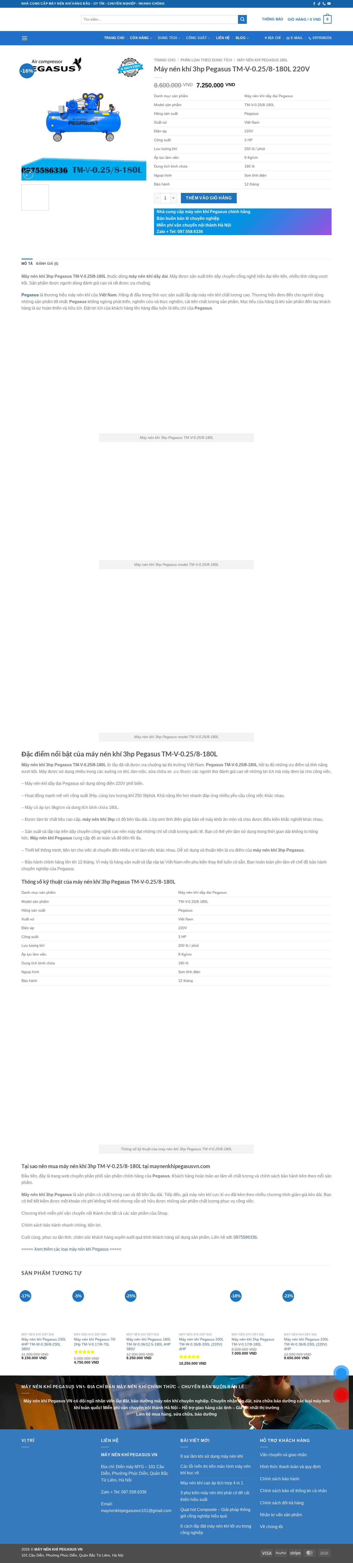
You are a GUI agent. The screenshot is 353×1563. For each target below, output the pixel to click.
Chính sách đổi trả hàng (282, 1503)
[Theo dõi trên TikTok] (319, 4)
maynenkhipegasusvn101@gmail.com (136, 1510)
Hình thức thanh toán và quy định (290, 1466)
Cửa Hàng (139, 38)
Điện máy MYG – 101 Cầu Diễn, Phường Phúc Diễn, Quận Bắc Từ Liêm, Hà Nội (134, 1473)
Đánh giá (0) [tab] (47, 264)
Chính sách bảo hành (279, 1479)
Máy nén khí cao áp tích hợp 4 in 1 (211, 1483)
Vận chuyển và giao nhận (283, 1455)
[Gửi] (242, 19)
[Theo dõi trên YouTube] (329, 4)
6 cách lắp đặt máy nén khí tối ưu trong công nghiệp (215, 1529)
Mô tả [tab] (27, 264)
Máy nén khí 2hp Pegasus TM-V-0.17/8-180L (253, 1341)
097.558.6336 (134, 1492)
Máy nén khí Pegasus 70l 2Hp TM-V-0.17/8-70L (94, 1341)
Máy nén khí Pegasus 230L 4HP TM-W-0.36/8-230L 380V (43, 1344)
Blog (240, 38)
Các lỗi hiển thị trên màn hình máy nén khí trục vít (215, 1469)
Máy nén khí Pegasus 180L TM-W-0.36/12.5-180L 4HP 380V (148, 1344)
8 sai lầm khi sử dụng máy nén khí (211, 1456)
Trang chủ (114, 38)
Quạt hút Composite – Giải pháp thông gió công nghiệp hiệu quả (215, 1513)
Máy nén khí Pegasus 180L (262, 60)
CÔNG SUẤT (196, 38)
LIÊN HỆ (223, 38)
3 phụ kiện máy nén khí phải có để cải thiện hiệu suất (214, 1496)
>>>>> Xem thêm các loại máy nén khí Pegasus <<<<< (71, 1249)
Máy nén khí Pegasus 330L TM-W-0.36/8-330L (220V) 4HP (201, 1344)
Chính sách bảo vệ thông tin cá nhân (293, 1491)
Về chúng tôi (271, 1526)
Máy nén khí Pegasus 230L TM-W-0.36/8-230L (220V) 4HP (306, 1344)
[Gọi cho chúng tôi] (324, 4)
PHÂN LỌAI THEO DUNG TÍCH (206, 60)
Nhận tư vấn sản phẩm (281, 1515)
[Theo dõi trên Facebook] (314, 4)
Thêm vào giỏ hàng (209, 198)
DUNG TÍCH (167, 38)
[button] (310, 19)
